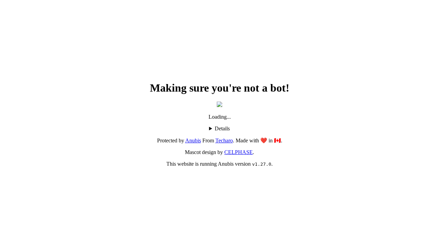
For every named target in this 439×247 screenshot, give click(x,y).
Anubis (193, 140)
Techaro (224, 140)
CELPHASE (238, 152)
